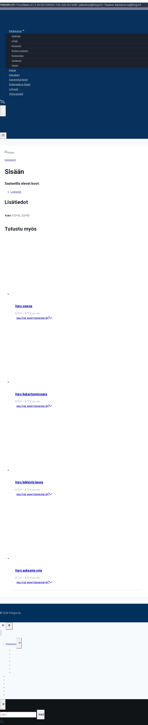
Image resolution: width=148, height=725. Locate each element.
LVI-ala (15, 41)
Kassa (12, 70)
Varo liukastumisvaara (31, 394)
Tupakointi (16, 60)
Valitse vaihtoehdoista (32, 318)
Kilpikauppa (11, 644)
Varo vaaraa (23, 306)
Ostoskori (14, 74)
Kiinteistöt (16, 46)
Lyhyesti (13, 89)
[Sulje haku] (2, 704)
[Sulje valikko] (1, 633)
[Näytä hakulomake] (3, 110)
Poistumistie (18, 55)
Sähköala (16, 36)
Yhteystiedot (16, 93)
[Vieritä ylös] (3, 626)
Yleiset (15, 65)
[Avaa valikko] (3, 135)
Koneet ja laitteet (20, 51)
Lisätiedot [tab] (15, 191)
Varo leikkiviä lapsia (29, 482)
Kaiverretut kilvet (18, 79)
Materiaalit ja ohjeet (19, 84)
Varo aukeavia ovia (28, 570)
